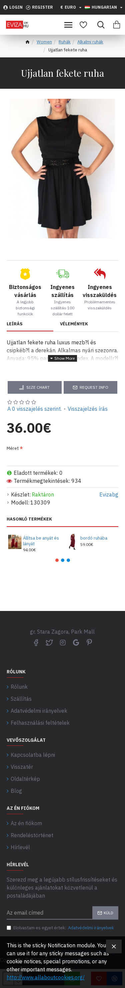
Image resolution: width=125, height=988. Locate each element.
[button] (57, 560)
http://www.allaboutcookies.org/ (46, 977)
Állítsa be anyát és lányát (41, 541)
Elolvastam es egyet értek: (63, 928)
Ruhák (65, 42)
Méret (13, 448)
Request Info (94, 387)
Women (44, 42)
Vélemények (74, 324)
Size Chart (38, 387)
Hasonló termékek (29, 519)
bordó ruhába (93, 538)
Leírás (15, 324)
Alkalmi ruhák (90, 42)
